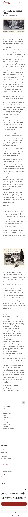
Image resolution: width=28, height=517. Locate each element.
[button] (26, 489)
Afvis (14, 508)
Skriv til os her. (4, 449)
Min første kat (6, 426)
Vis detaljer (14, 512)
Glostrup (3, 472)
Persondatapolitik (4, 466)
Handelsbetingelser (5, 464)
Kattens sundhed (7, 419)
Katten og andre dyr (7, 415)
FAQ (2, 468)
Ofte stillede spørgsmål (8, 428)
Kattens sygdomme (7, 422)
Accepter (14, 504)
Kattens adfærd (6, 408)
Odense (2, 476)
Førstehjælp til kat (7, 413)
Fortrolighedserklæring (14, 515)
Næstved (3, 474)
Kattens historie (13, 15)
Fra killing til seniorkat (8, 411)
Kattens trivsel (6, 424)
